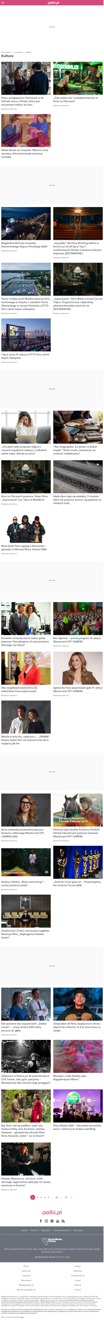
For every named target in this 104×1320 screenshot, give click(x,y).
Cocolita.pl (26, 1275)
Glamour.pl (26, 1271)
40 (57, 1197)
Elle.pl (26, 1266)
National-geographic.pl (26, 1289)
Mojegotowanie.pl (26, 1285)
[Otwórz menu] (2, 2)
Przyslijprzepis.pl (78, 1275)
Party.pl (78, 1266)
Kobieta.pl (78, 1271)
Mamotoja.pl (26, 1280)
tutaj (22, 1317)
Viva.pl (78, 1280)
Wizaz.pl (78, 1285)
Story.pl (78, 1289)
